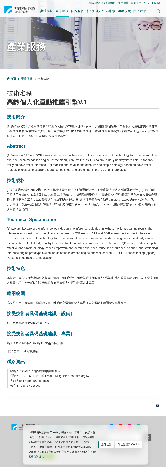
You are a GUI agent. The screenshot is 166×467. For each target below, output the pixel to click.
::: (5, 2)
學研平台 (136, 2)
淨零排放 (108, 11)
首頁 (13, 78)
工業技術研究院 (19, 11)
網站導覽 (94, 2)
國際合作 (77, 11)
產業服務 (62, 11)
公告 (146, 2)
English (156, 2)
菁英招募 (123, 2)
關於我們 (139, 11)
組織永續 (124, 11)
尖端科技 (46, 11)
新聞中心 (93, 11)
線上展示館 (108, 2)
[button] (158, 11)
